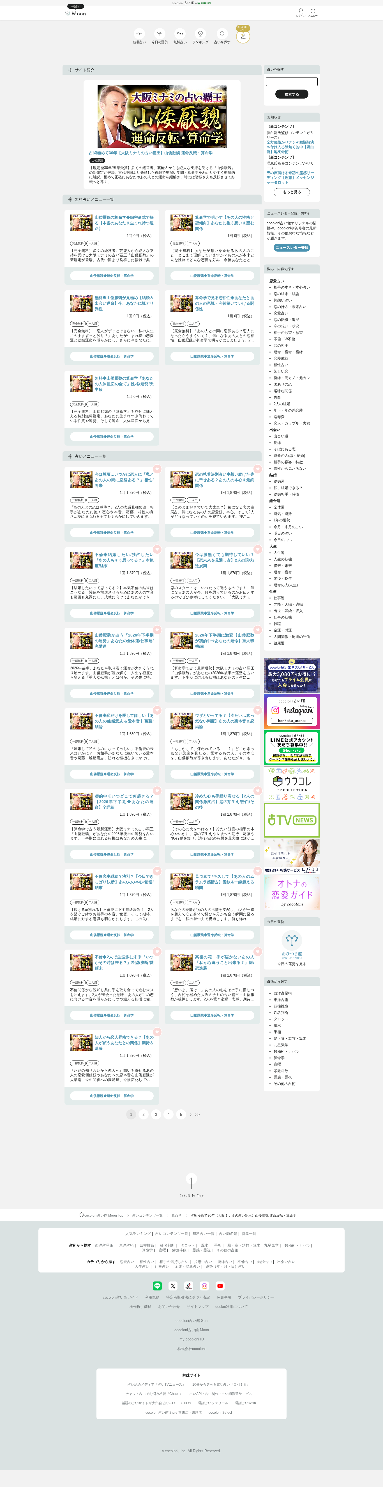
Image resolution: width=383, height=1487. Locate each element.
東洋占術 (281, 1000)
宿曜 (277, 1064)
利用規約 (152, 1297)
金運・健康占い (187, 1266)
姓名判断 (281, 1013)
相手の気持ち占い (174, 1262)
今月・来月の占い (288, 527)
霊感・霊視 (283, 1077)
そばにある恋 (285, 449)
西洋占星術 (283, 993)
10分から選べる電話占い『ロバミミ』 (221, 1384)
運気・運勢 (283, 514)
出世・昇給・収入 (288, 611)
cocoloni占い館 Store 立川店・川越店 (174, 1413)
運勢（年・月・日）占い (226, 1266)
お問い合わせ (169, 1306)
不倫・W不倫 (284, 339)
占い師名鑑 (228, 1233)
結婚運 (279, 481)
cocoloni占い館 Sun (191, 1321)
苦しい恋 (281, 371)
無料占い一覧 (203, 1233)
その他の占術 (285, 1084)
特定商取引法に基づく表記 (188, 1297)
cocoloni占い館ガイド (120, 1297)
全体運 (279, 507)
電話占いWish (245, 1403)
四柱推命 (281, 1006)
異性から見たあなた (290, 468)
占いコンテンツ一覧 (147, 1215)
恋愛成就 (281, 358)
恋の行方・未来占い (290, 307)
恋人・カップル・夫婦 (292, 423)
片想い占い (283, 300)
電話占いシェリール (213, 1403)
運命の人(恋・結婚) (289, 455)
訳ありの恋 (283, 384)
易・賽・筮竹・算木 (290, 1038)
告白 (277, 397)
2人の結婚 (282, 404)
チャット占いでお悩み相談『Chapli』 (154, 1394)
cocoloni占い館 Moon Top (103, 1215)
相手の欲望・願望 (288, 332)
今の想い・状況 (286, 326)
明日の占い (283, 533)
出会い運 (281, 436)
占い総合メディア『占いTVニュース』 (157, 1384)
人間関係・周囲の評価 (292, 637)
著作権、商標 (140, 1306)
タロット (281, 1019)
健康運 (279, 643)
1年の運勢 (282, 520)
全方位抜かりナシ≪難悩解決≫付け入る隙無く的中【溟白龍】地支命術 (290, 147)
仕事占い (162, 1266)
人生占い (142, 1266)
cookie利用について (231, 1306)
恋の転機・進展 (286, 320)
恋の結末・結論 (286, 294)
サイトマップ (198, 1306)
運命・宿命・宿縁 (288, 352)
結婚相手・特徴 (286, 494)
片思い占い (203, 1262)
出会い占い (286, 1262)
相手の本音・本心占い (292, 287)
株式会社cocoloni (191, 1349)
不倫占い (244, 1262)
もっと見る (292, 192)
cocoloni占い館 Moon (191, 1330)
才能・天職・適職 (288, 604)
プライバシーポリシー (256, 1297)
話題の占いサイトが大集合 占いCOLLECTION (156, 1403)
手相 (277, 1032)
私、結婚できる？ (288, 488)
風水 (277, 1025)
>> (197, 1114)
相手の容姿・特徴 (288, 462)
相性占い (281, 365)
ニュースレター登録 (292, 247)
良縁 (277, 443)
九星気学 (281, 1045)
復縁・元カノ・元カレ (292, 378)
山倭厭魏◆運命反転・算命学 (112, 276)
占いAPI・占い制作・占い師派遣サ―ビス (221, 1394)
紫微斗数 (281, 1071)
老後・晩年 (283, 578)
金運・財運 (283, 630)
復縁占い (225, 1262)
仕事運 (279, 598)
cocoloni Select (220, 1413)
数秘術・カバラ (286, 1051)
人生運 (279, 553)
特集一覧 (249, 1233)
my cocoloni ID (191, 1339)
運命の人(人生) (286, 585)
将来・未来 (283, 566)
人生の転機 (283, 559)
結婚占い (264, 1262)
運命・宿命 (283, 572)
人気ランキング (138, 1233)
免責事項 (224, 1297)
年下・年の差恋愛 (288, 410)
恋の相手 (281, 345)
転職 (277, 624)
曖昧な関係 (283, 391)
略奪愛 (279, 417)
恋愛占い (281, 313)
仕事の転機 (283, 617)
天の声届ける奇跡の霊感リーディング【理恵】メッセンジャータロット (290, 177)
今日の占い (283, 540)
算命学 (279, 1058)
